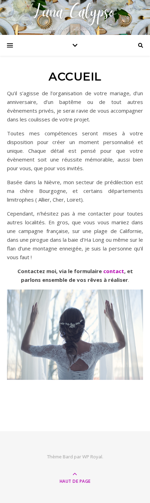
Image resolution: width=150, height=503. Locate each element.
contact (113, 271)
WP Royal (92, 456)
